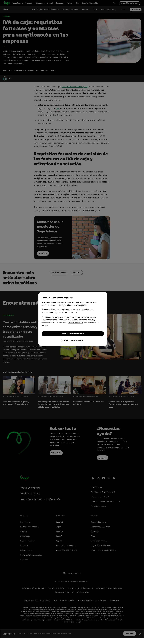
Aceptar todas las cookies (73, 334)
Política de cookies (75, 322)
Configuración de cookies (72, 340)
